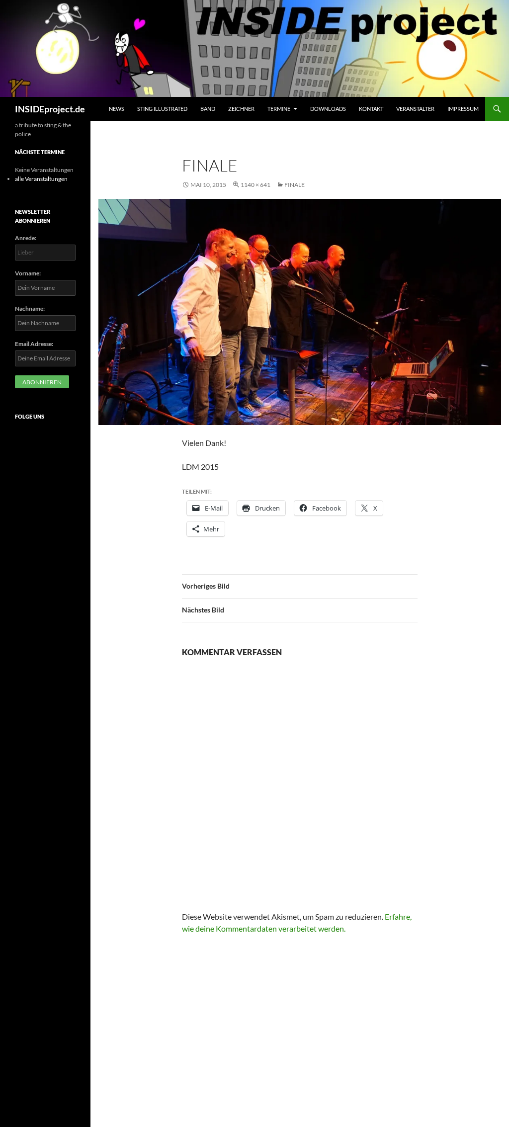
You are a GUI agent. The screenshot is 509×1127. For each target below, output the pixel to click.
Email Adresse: (34, 343)
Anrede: (25, 238)
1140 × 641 (255, 184)
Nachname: (30, 308)
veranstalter (415, 108)
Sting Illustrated (162, 108)
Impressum (463, 108)
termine (278, 108)
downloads (328, 108)
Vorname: (28, 273)
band (207, 108)
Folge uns (29, 416)
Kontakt (371, 108)
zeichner (241, 108)
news (116, 108)
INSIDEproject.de (50, 108)
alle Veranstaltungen (41, 178)
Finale (294, 184)
